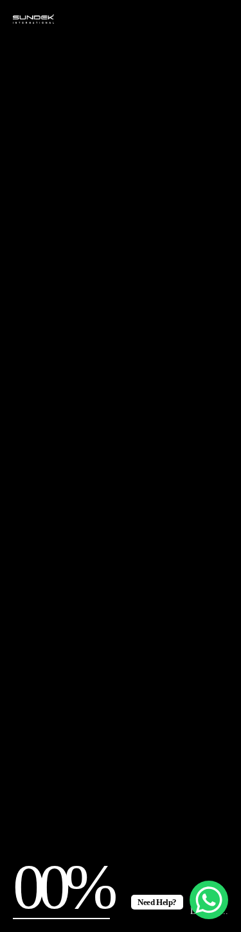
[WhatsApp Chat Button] (209, 900)
